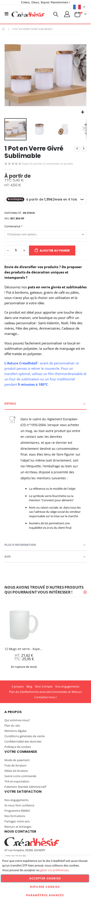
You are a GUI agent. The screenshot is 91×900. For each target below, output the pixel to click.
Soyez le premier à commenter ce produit (47, 163)
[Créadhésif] (28, 14)
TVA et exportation (16, 781)
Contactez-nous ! (45, 697)
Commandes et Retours (66, 692)
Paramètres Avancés (45, 895)
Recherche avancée (37, 692)
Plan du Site (17, 692)
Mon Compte (44, 686)
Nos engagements (67, 686)
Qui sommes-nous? (17, 720)
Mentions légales (15, 731)
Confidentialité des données (23, 741)
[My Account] (67, 14)
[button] (82, 112)
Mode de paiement (17, 760)
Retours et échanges (17, 827)
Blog (29, 686)
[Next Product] (83, 148)
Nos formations (14, 816)
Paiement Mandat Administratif (25, 787)
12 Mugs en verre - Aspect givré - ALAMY (23, 649)
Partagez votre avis (17, 821)
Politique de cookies (17, 747)
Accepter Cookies (45, 878)
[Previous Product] (77, 148)
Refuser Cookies (45, 887)
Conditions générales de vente (24, 736)
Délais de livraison (16, 771)
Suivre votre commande (20, 776)
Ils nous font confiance (19, 805)
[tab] (45, 404)
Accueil (3, 29)
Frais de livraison (15, 765)
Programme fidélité (17, 811)
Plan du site (12, 725)
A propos (18, 686)
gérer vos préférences (54, 870)
